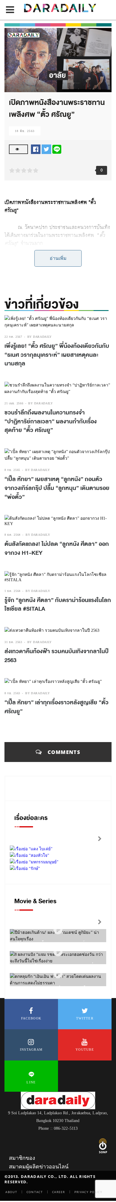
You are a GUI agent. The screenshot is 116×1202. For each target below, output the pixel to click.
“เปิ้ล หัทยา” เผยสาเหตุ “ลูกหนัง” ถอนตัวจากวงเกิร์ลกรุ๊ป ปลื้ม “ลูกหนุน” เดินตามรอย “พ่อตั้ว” (56, 488)
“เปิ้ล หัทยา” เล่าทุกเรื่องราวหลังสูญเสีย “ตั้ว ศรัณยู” (56, 707)
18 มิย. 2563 (25, 131)
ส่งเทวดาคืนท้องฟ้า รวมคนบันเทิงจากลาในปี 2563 (56, 656)
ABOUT (11, 1191)
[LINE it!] (56, 149)
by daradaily (39, 336)
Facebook (31, 1018)
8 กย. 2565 (12, 470)
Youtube (85, 1049)
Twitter (84, 1018)
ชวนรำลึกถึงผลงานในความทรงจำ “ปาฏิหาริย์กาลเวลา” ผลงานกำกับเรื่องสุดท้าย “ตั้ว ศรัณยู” (50, 421)
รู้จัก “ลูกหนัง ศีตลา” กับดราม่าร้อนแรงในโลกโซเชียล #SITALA (57, 604)
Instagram (31, 1049)
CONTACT (34, 1191)
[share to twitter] (46, 149)
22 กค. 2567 (13, 336)
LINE (31, 1082)
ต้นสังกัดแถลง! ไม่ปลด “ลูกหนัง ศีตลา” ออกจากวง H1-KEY (56, 548)
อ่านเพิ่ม (58, 258)
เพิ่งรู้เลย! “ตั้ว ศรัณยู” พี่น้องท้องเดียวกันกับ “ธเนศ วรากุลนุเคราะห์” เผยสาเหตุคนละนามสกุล (56, 354)
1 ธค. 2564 (12, 591)
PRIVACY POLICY (88, 1191)
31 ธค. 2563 (13, 642)
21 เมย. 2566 (13, 403)
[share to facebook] (35, 149)
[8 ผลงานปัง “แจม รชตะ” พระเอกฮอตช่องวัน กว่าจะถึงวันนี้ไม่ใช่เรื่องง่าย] (58, 952)
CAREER (58, 1191)
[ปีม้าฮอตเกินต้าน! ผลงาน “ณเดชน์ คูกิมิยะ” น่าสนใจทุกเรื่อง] (58, 930)
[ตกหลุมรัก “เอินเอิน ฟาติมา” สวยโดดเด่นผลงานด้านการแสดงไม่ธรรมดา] (58, 974)
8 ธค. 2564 (12, 534)
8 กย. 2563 (12, 693)
